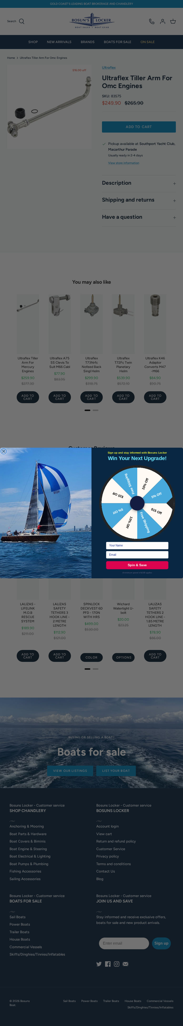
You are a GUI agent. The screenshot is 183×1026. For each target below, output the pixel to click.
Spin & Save (137, 565)
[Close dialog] (4, 451)
